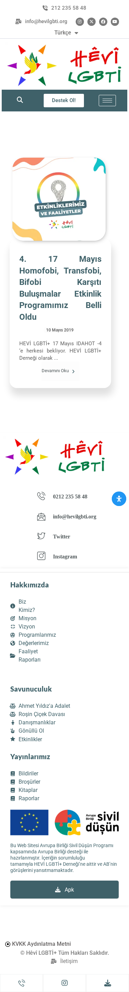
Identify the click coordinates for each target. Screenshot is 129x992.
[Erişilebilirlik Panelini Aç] (119, 499)
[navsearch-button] (20, 100)
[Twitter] (91, 22)
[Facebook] (103, 22)
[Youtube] (115, 22)
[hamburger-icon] (107, 100)
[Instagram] (80, 22)
